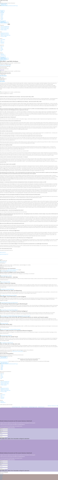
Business (2, 13)
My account (2, 41)
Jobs (1, 50)
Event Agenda (3, 39)
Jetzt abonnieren (4, 362)
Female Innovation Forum (5, 27)
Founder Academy (3, 29)
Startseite (3, 21)
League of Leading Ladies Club (5, 35)
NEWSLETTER (3, 4)
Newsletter (2, 398)
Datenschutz (54, 405)
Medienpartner (3, 55)
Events (2, 15)
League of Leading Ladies (5, 28)
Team (1, 47)
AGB (57, 405)
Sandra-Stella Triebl (3, 261)
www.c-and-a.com (3, 252)
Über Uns (2, 46)
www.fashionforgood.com (4, 254)
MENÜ (2, 11)
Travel (2, 16)
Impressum (49, 405)
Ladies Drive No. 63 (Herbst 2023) (5, 65)
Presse (2, 48)
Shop (1, 40)
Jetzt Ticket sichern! (3, 75)
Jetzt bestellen (2, 81)
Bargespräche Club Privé (5, 33)
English (2, 19)
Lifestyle (2, 14)
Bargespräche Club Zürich (5, 34)
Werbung (2, 401)
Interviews (2, 12)
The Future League (4, 36)
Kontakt (2, 49)
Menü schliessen (4, 22)
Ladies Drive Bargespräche (5, 26)
